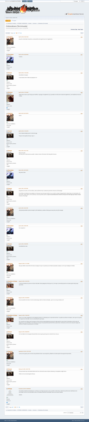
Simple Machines (14, 420)
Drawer (10, 73)
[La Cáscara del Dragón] (7, 107)
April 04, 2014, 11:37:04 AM (23, 92)
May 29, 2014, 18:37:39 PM (23, 170)
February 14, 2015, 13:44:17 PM (24, 369)
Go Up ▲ (83, 420)
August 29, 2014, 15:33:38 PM (24, 297)
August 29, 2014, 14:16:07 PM (24, 281)
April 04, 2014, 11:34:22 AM (23, 72)
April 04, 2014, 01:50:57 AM (23, 36)
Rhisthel (10, 92)
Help (73, 420)
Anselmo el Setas (12, 281)
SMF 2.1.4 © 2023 (7, 420)
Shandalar (11, 54)
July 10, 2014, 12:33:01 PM (23, 225)
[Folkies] (7, 402)
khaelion (10, 37)
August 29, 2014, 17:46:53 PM (24, 315)
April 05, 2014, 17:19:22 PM (23, 131)
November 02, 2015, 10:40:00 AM (25, 388)
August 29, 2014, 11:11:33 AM (24, 263)
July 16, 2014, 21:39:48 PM (23, 243)
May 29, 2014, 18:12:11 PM (23, 150)
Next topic (80, 29)
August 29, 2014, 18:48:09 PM (24, 331)
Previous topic (74, 29)
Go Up (7, 407)
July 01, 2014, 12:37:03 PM (23, 188)
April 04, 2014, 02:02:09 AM (23, 54)
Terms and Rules (77, 420)
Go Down (8, 33)
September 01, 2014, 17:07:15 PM (25, 351)
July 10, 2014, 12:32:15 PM (23, 208)
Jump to (65, 412)
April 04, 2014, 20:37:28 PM (23, 113)
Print (82, 33)
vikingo (10, 388)
